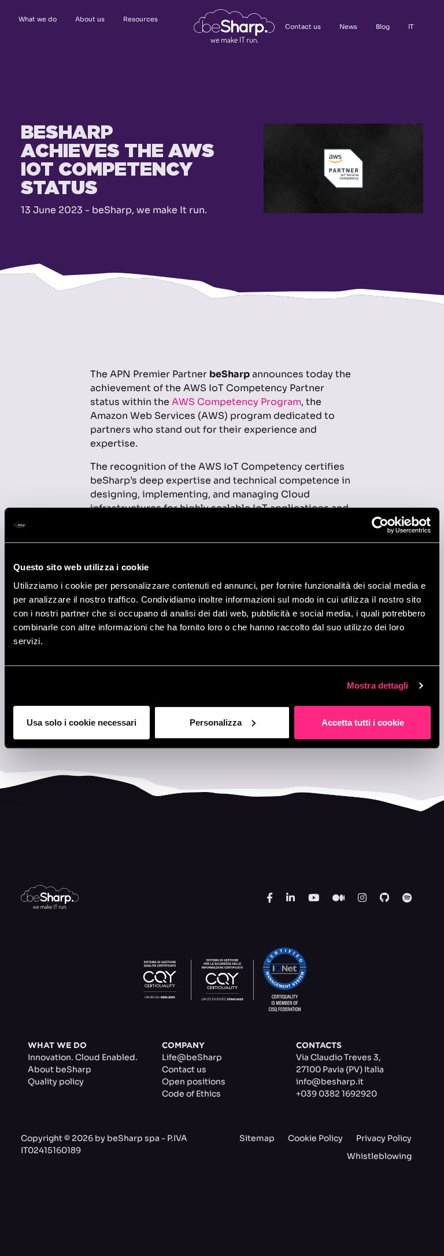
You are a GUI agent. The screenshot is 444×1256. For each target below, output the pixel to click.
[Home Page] (234, 26)
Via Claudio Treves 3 (337, 1057)
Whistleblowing (379, 1156)
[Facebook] (270, 898)
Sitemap (257, 1138)
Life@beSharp (192, 1057)
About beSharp (59, 1069)
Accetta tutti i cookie (362, 722)
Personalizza (216, 722)
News (348, 27)
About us (90, 19)
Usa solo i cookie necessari (81, 722)
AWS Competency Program (236, 402)
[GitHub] (384, 898)
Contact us (303, 27)
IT (411, 27)
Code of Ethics (191, 1093)
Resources (140, 19)
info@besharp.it (330, 1081)
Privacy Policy (384, 1138)
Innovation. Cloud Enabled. (83, 1057)
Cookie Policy (315, 1138)
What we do (37, 19)
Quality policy (56, 1081)
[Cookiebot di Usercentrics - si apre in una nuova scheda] (380, 525)
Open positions (193, 1081)
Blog (383, 27)
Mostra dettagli (378, 685)
